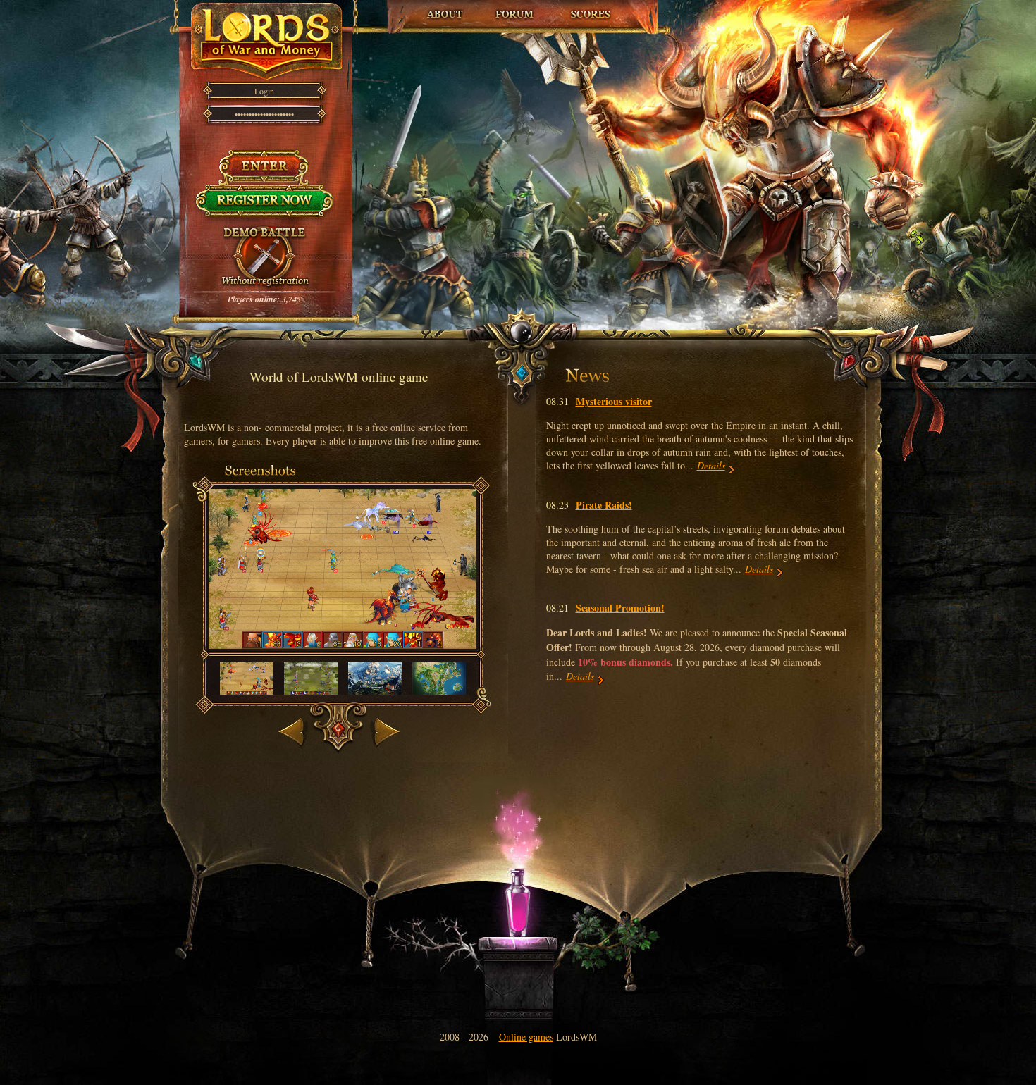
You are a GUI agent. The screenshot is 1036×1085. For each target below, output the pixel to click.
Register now (264, 191)
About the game (445, 7)
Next (380, 716)
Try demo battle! (264, 232)
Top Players (590, 7)
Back (289, 716)
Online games (526, 1036)
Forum (515, 7)
